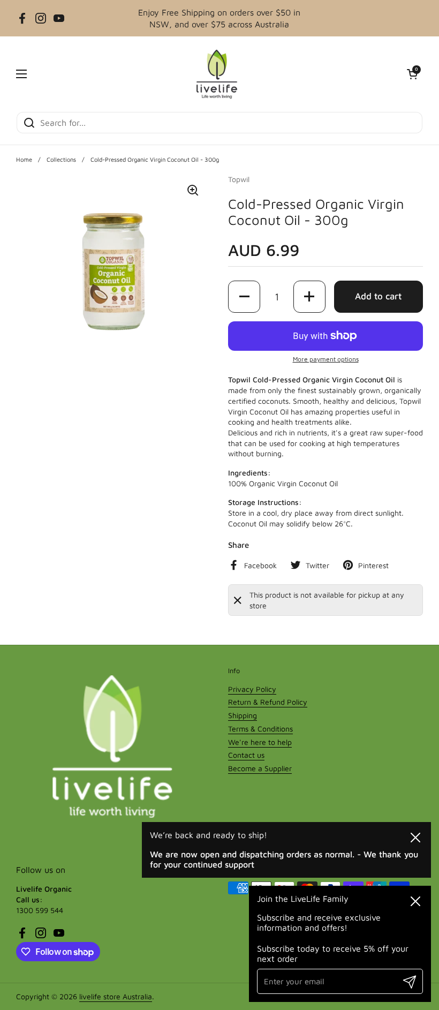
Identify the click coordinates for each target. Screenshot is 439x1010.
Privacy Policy (252, 689)
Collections (61, 159)
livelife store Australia (115, 996)
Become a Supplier (260, 768)
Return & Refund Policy (267, 701)
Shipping (242, 715)
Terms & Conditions (260, 728)
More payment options (326, 359)
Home (24, 159)
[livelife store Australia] (217, 74)
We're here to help (260, 742)
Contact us (246, 754)
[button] (412, 74)
